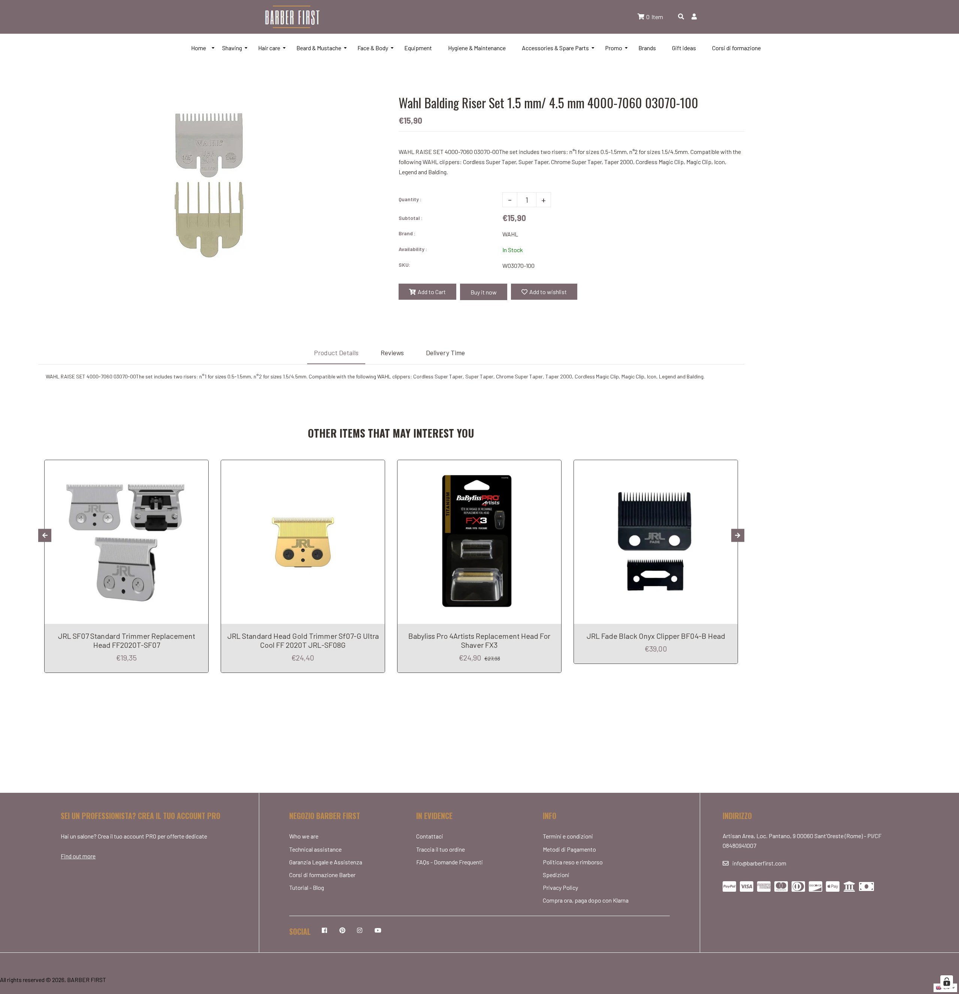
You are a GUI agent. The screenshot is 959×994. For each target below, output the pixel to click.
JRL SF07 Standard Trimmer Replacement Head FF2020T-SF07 (126, 640)
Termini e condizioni (568, 836)
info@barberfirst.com (759, 863)
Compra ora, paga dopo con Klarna (586, 900)
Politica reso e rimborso (573, 861)
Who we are (303, 836)
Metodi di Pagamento (569, 849)
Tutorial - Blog (306, 887)
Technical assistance (315, 849)
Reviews (392, 352)
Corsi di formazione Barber (322, 874)
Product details (336, 352)
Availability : (413, 249)
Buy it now (484, 292)
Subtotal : (411, 218)
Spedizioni (556, 874)
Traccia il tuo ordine (440, 849)
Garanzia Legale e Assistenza (325, 861)
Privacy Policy (560, 887)
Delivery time (445, 352)
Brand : (407, 233)
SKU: (404, 265)
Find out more (78, 855)
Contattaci (429, 836)
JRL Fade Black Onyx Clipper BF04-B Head (656, 635)
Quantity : (410, 199)
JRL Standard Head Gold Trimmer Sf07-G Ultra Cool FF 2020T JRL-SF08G (303, 640)
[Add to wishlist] (199, 466)
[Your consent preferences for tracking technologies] (946, 981)
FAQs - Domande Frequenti (449, 861)
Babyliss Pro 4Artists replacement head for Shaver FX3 (479, 640)
